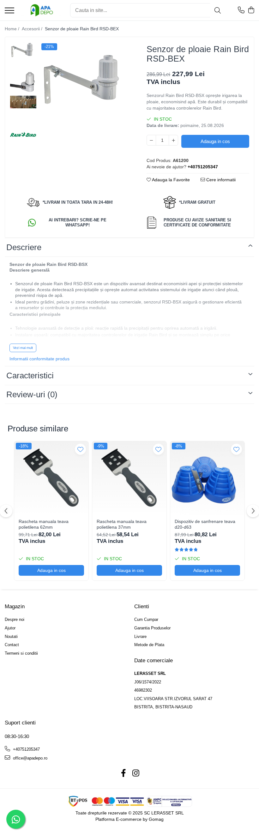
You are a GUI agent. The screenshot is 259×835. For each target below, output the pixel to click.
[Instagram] (135, 773)
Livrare (140, 636)
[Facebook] (123, 773)
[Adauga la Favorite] (80, 449)
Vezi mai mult (23, 348)
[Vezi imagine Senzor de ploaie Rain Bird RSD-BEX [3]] (23, 136)
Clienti (141, 607)
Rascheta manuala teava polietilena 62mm (44, 524)
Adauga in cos (215, 141)
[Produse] (9, 11)
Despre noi (14, 619)
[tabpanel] (85, 87)
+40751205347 (26, 749)
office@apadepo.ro (29, 758)
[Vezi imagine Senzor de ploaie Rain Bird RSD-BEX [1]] (23, 82)
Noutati (11, 636)
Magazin (15, 607)
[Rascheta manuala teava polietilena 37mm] (129, 478)
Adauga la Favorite (170, 179)
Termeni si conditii (21, 653)
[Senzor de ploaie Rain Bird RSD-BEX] (85, 87)
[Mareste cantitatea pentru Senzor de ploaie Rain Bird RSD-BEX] (173, 140)
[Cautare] (217, 10)
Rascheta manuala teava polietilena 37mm (122, 524)
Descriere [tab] (23, 247)
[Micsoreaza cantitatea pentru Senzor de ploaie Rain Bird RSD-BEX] (151, 140)
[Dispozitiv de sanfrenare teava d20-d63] (207, 478)
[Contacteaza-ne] (241, 10)
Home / (13, 28)
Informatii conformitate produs (39, 358)
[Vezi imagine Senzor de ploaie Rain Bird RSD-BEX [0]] (23, 52)
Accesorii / (33, 28)
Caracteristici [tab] (30, 375)
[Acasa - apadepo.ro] (40, 10)
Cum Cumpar (146, 619)
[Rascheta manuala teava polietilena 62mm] (51, 478)
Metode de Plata (149, 644)
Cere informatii (220, 179)
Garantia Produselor (152, 628)
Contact (12, 644)
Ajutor (10, 628)
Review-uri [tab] (31, 394)
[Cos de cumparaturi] (251, 10)
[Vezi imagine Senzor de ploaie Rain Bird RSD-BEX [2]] (23, 102)
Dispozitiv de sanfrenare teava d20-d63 (205, 524)
